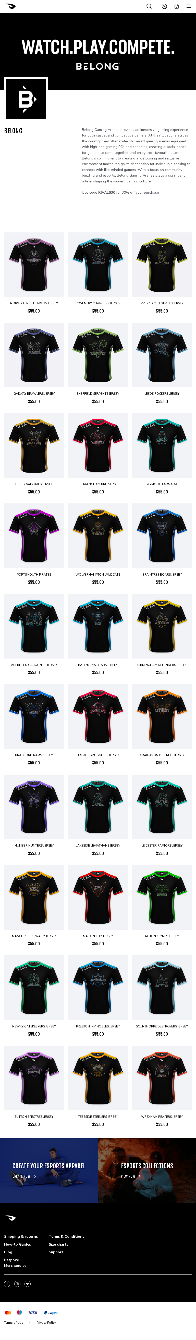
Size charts (58, 1244)
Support (56, 1252)
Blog (8, 1252)
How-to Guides (17, 1244)
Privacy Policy (46, 1323)
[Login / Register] (164, 6)
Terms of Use (13, 1323)
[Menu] (189, 6)
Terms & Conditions (66, 1236)
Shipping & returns (21, 1236)
